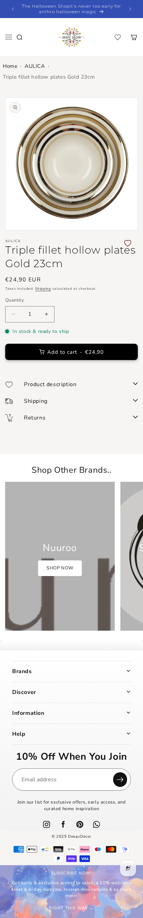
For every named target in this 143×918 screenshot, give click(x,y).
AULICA (35, 66)
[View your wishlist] (117, 37)
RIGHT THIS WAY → (71, 907)
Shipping (43, 288)
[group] (60, 556)
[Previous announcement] (12, 9)
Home (10, 66)
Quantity (14, 300)
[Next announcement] (130, 9)
